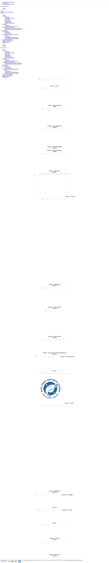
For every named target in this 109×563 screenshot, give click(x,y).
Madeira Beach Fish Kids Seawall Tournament (13, 28)
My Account (5, 30)
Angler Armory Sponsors (7, 39)
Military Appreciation (6, 41)
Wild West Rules (8, 21)
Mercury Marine (6, 31)
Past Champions (8, 36)
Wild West (4, 16)
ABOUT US (5, 42)
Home (4, 15)
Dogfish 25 (5, 24)
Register (4, 9)
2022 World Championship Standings (11, 37)
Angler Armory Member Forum (8, 4)
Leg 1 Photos (7, 19)
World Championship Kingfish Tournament (10, 34)
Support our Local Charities (10, 23)
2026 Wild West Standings (9, 18)
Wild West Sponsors (8, 22)
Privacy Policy (69, 560)
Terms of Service (77, 560)
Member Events (5, 3)
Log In (4, 8)
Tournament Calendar (4, 6)
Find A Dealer (7, 32)
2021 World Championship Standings (11, 38)
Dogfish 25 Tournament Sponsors (11, 26)
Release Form (7, 20)
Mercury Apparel (8, 33)
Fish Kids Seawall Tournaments (8, 27)
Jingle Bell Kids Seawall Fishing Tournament (13, 29)
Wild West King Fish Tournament (9, 2)
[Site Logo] (6, 12)
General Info (7, 17)
